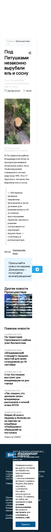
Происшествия (23, 41)
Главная (10, 41)
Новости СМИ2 (12, 436)
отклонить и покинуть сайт (23, 516)
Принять (25, 524)
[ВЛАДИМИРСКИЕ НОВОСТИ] (9, 455)
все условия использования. (24, 504)
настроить (21, 512)
